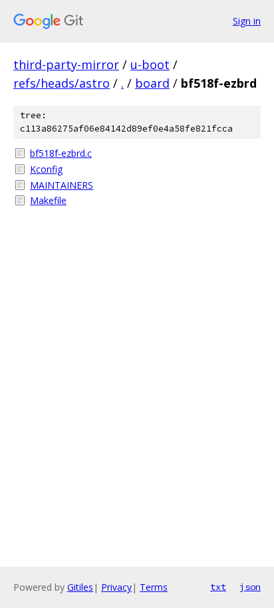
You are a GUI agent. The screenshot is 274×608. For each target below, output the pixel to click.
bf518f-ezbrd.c (61, 153)
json (250, 587)
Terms (154, 587)
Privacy (116, 587)
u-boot (150, 64)
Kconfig (46, 169)
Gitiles (80, 587)
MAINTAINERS (61, 185)
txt (218, 587)
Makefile (48, 200)
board (152, 83)
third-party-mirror (66, 64)
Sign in (247, 21)
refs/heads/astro (61, 83)
